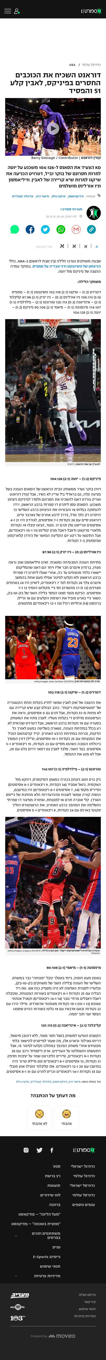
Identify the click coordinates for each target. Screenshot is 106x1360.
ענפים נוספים (83, 1205)
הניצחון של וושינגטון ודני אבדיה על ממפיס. (66, 266)
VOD (56, 1166)
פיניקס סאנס (76, 196)
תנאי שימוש (50, 1266)
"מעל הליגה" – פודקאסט (39, 1214)
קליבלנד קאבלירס (23, 196)
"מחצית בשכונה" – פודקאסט (35, 1224)
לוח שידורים (50, 1195)
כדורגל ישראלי (83, 1166)
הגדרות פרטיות (84, 1316)
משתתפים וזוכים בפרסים (46, 1235)
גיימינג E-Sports (46, 1257)
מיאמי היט (42, 196)
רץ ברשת (52, 1176)
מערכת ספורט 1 (71, 209)
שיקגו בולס (59, 196)
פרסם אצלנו (87, 1295)
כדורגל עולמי (84, 1176)
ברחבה (54, 1205)
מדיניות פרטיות (47, 1276)
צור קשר (90, 1302)
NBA (72, 65)
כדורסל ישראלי (82, 1185)
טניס (56, 1247)
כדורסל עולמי (91, 65)
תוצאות (53, 1185)
